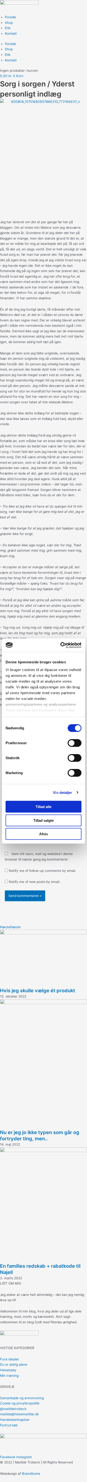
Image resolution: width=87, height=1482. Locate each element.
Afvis (43, 834)
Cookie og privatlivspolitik (19, 1403)
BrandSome (31, 1473)
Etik (7, 28)
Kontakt (11, 33)
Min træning (9, 1376)
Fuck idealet (9, 1359)
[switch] (74, 743)
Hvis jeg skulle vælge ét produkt (37, 990)
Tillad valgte (43, 820)
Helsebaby (8, 1370)
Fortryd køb (9, 1425)
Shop (9, 23)
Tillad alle (43, 807)
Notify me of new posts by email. (34, 882)
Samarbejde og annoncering (22, 1398)
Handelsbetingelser (15, 1420)
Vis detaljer (62, 792)
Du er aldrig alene (13, 1364)
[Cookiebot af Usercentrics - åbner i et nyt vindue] (61, 645)
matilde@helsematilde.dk (19, 1414)
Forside (10, 17)
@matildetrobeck (13, 1409)
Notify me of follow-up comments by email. (42, 871)
